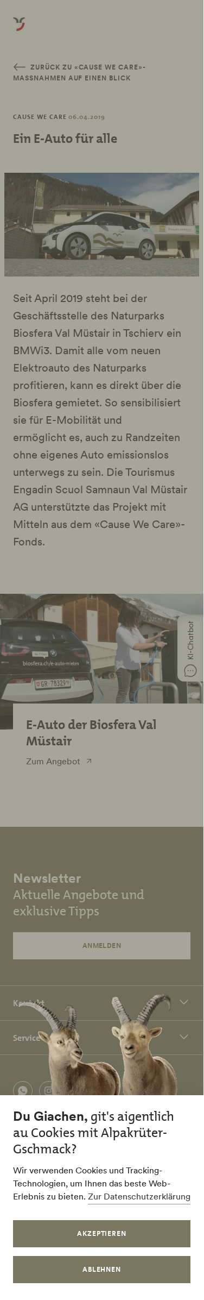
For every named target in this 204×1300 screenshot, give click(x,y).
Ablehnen (102, 1269)
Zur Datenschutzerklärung (139, 1196)
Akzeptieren (102, 1233)
